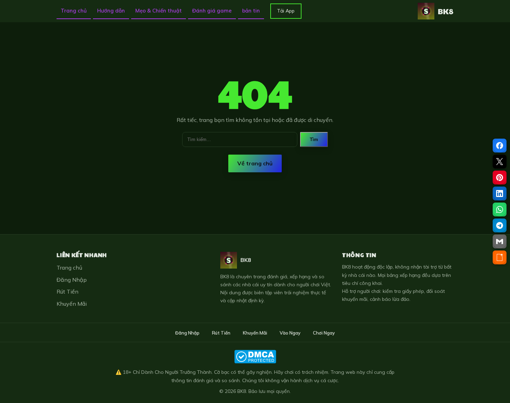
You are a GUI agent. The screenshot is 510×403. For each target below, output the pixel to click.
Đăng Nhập (72, 279)
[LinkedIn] (500, 193)
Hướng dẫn (111, 10)
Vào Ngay (290, 333)
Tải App (286, 11)
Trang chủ (74, 10)
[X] (500, 161)
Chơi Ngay (324, 333)
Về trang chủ (255, 163)
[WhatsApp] (500, 209)
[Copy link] (500, 257)
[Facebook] (500, 146)
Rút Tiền (67, 291)
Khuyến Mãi (72, 303)
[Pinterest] (500, 177)
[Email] (500, 241)
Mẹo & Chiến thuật (158, 10)
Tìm (314, 139)
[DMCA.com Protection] (255, 356)
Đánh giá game (212, 10)
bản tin (251, 10)
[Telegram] (500, 225)
